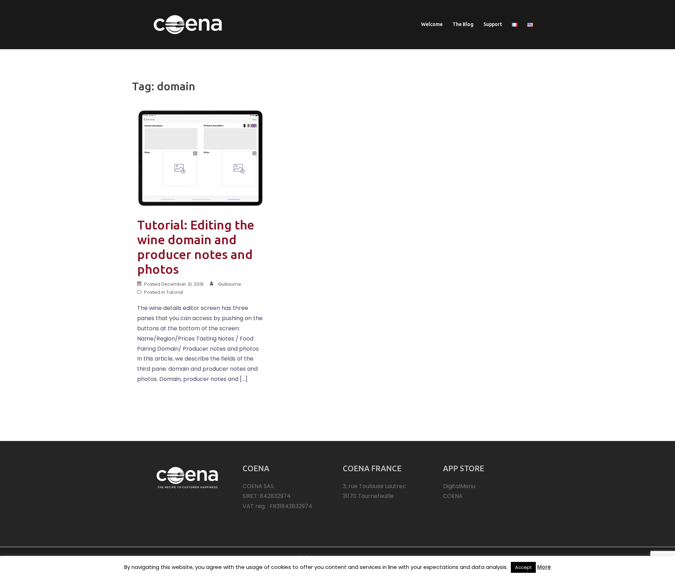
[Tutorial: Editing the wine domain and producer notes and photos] (200, 158)
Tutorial (174, 292)
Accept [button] (523, 567)
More (544, 567)
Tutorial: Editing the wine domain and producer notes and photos (195, 247)
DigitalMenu (459, 486)
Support (492, 24)
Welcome (432, 24)
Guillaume (229, 284)
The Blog (463, 24)
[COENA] (187, 24)
